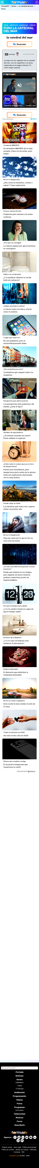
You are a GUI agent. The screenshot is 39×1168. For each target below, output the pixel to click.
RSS (23, 1152)
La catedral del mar (26, 6)
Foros (3, 9)
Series (13, 6)
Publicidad (33, 1149)
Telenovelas (19, 1114)
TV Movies (20, 1088)
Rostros (19, 1117)
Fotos (19, 1103)
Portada (19, 1072)
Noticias (19, 1076)
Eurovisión (19, 1110)
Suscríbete (19, 1125)
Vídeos (19, 1100)
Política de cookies (8, 1149)
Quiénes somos (7, 1147)
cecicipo (12, 54)
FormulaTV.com (14, 1156)
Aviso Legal (17, 1147)
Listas (19, 1085)
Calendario (20, 1082)
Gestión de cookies (22, 1149)
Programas (19, 1107)
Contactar (17, 1152)
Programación (19, 1096)
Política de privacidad (29, 1147)
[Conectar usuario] (36, 2)
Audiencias (19, 1092)
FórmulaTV (5, 6)
